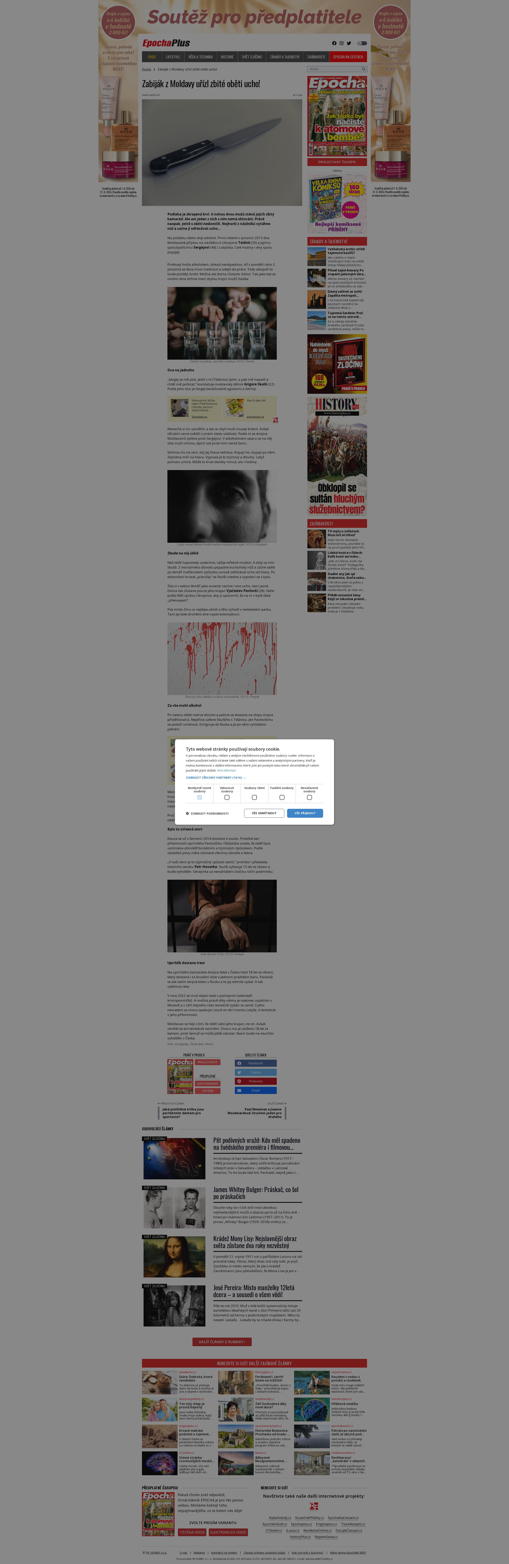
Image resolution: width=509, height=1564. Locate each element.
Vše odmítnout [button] (264, 813)
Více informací (226, 770)
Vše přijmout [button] (305, 813)
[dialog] (254, 782)
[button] (254, 777)
